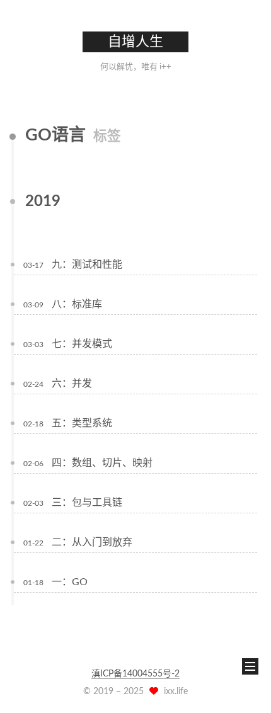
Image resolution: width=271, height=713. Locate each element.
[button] (19, 56)
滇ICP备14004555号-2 (135, 674)
